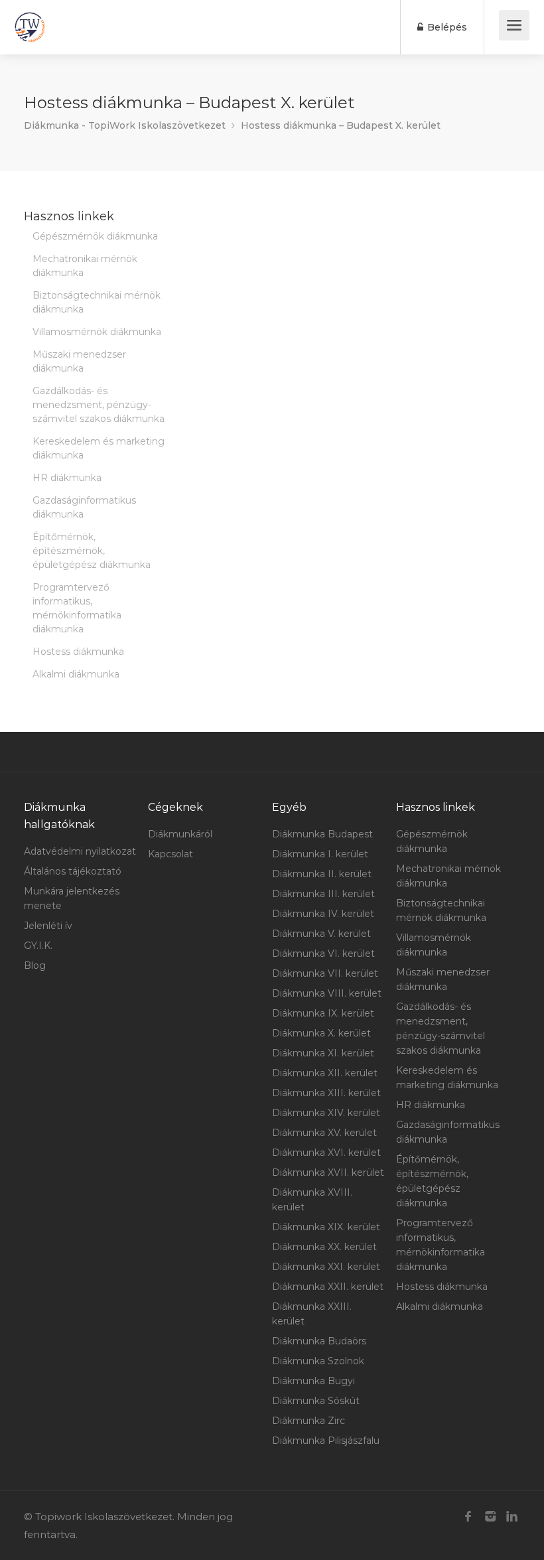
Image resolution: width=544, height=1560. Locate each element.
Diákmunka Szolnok (318, 1361)
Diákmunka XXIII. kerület (312, 1314)
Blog (35, 965)
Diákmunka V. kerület (321, 934)
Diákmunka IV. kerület (323, 914)
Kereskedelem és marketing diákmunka (99, 448)
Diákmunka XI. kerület (323, 1053)
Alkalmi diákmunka (76, 674)
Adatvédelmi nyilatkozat (80, 851)
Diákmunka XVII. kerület (328, 1172)
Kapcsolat (170, 854)
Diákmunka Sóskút (316, 1401)
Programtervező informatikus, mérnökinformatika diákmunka (77, 608)
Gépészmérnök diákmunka (95, 236)
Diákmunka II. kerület (322, 874)
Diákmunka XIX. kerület (326, 1227)
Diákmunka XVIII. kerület (312, 1199)
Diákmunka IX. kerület (323, 1013)
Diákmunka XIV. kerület (326, 1113)
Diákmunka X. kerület (321, 1033)
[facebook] (468, 1516)
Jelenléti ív (48, 926)
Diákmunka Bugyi (313, 1381)
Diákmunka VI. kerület (323, 953)
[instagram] (490, 1516)
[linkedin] (512, 1516)
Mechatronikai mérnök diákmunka (85, 266)
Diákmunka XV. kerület (324, 1133)
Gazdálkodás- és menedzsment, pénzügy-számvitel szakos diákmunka (99, 405)
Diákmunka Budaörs (319, 1341)
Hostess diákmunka (78, 652)
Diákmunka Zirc (308, 1421)
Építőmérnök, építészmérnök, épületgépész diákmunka (92, 551)
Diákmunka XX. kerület (324, 1247)
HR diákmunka (67, 478)
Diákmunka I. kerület (320, 854)
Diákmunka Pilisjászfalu (325, 1441)
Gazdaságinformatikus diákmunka (84, 507)
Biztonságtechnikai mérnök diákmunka (97, 302)
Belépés (446, 27)
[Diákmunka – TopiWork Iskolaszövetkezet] (29, 27)
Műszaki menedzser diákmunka (79, 361)
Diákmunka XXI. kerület (326, 1267)
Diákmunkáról (180, 834)
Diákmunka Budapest (322, 834)
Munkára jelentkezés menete (71, 898)
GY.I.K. (38, 946)
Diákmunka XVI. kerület (326, 1153)
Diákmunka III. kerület (323, 894)
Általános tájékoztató (72, 871)
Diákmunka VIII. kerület (326, 993)
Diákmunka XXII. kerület (327, 1287)
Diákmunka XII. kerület (324, 1073)
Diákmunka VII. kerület (325, 973)
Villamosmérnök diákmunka (97, 332)
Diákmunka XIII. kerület (326, 1093)
